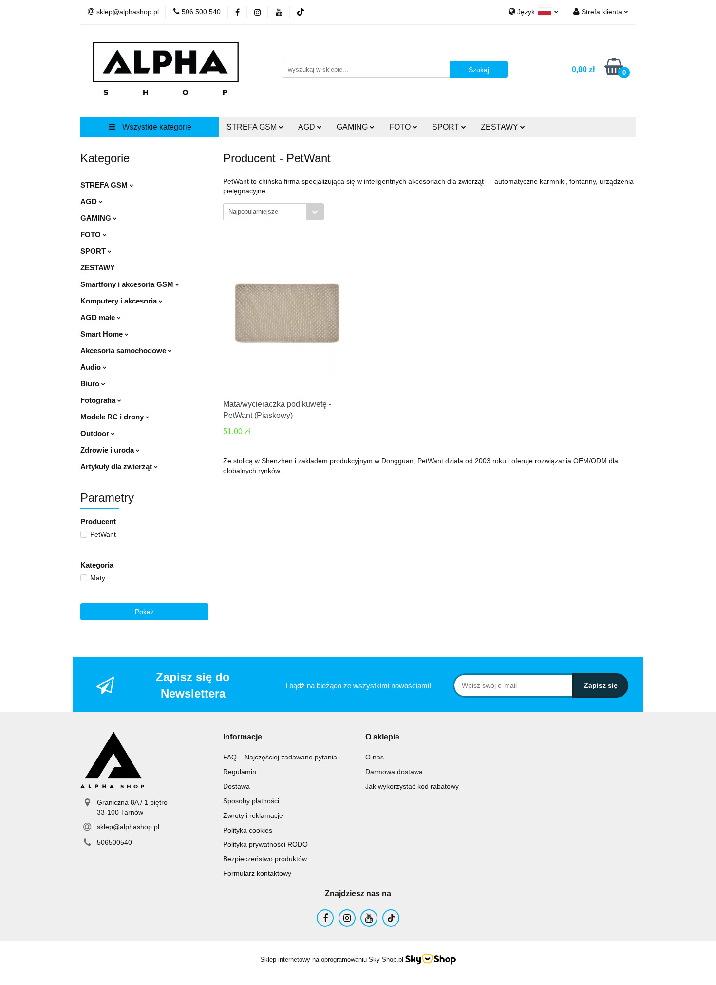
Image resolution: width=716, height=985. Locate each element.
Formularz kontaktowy (257, 873)
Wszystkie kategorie (155, 127)
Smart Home (102, 334)
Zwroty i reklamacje (253, 815)
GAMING (96, 218)
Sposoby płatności (251, 801)
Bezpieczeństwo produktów (265, 859)
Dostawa (236, 786)
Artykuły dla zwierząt (117, 466)
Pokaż (144, 612)
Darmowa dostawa (394, 772)
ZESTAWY (500, 127)
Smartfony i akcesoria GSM (127, 284)
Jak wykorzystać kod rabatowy (412, 786)
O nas (374, 757)
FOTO (91, 234)
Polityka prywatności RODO (265, 844)
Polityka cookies (247, 830)
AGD (89, 201)
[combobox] (273, 211)
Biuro (90, 383)
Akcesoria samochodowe (124, 350)
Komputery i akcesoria (119, 301)
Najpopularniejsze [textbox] (253, 211)
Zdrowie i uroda (108, 450)
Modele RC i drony (113, 417)
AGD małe (98, 317)
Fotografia (98, 400)
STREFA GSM (105, 185)
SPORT (94, 251)
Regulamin (239, 772)
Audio (91, 367)
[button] (242, 737)
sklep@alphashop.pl (128, 827)
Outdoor (95, 433)
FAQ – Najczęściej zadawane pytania (280, 757)
